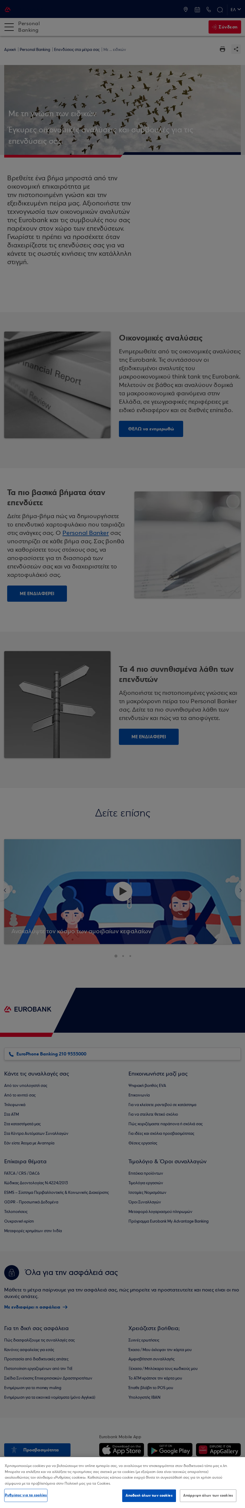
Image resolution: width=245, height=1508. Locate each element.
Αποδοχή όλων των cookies (149, 1495)
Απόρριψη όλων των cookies (208, 1495)
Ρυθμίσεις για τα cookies (26, 1495)
